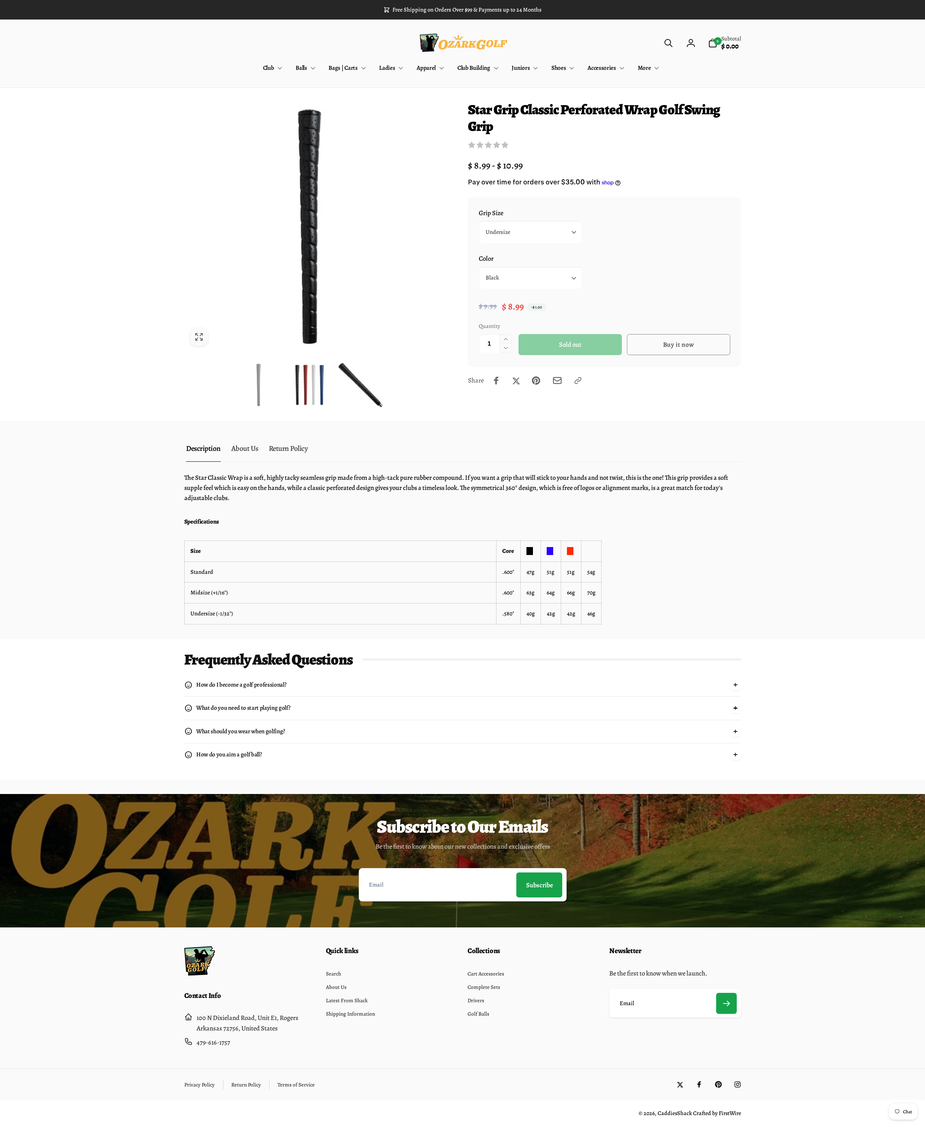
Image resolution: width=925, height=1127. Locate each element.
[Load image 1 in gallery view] (258, 384)
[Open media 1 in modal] (309, 226)
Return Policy (288, 448)
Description (203, 448)
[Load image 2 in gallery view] (309, 384)
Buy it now (678, 344)
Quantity (489, 326)
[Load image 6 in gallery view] (360, 384)
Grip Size (491, 212)
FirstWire (729, 1113)
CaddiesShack (675, 1113)
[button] (668, 43)
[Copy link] (578, 380)
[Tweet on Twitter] (516, 380)
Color (486, 258)
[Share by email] (557, 380)
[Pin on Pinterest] (536, 380)
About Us (244, 448)
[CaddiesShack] (199, 973)
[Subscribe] (726, 1003)
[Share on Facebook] (496, 380)
